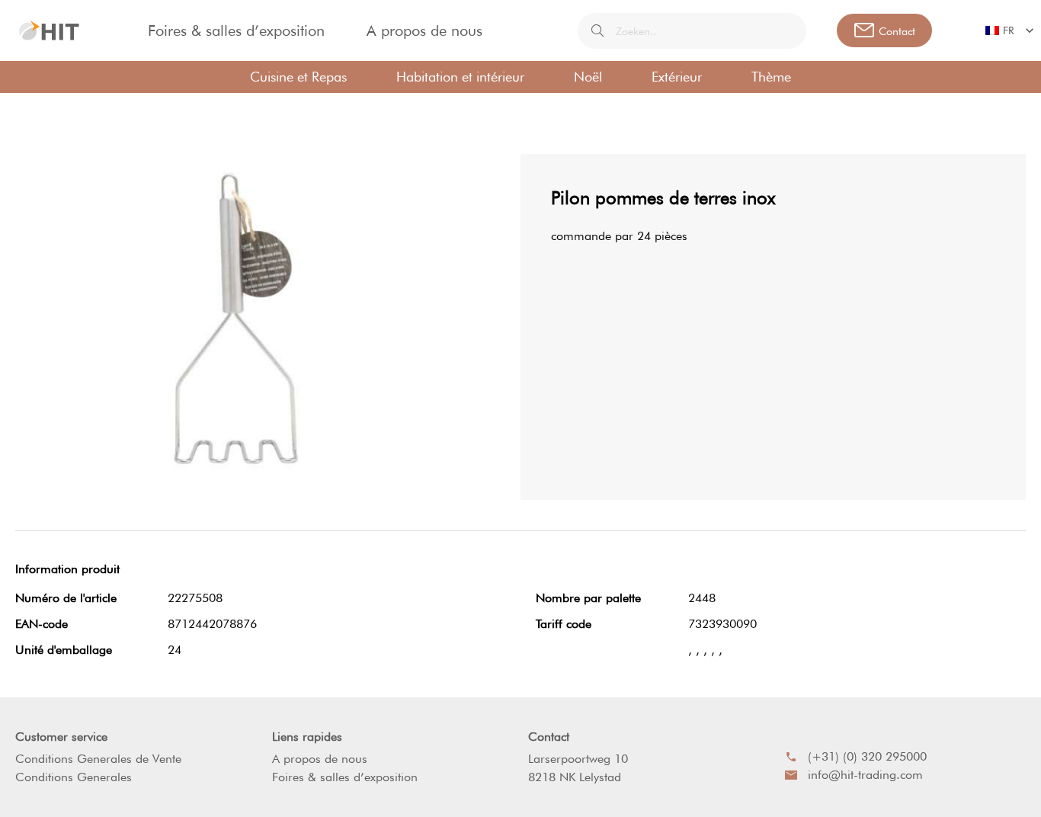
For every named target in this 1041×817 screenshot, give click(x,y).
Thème (771, 77)
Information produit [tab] (67, 569)
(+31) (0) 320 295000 (867, 756)
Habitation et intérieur (460, 77)
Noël (588, 77)
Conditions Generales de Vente (98, 758)
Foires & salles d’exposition (236, 30)
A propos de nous (424, 30)
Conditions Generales (73, 777)
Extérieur (677, 77)
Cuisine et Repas (298, 77)
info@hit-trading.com (865, 774)
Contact (548, 736)
